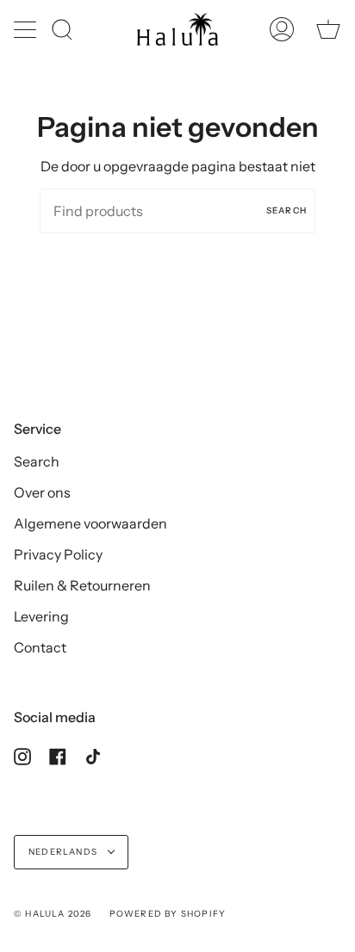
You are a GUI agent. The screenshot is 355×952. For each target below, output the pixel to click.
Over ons (42, 492)
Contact (40, 647)
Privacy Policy (58, 554)
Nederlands (64, 851)
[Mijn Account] (282, 29)
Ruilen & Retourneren (82, 585)
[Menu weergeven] (27, 29)
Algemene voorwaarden (90, 523)
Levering (41, 616)
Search (286, 210)
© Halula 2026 (53, 913)
